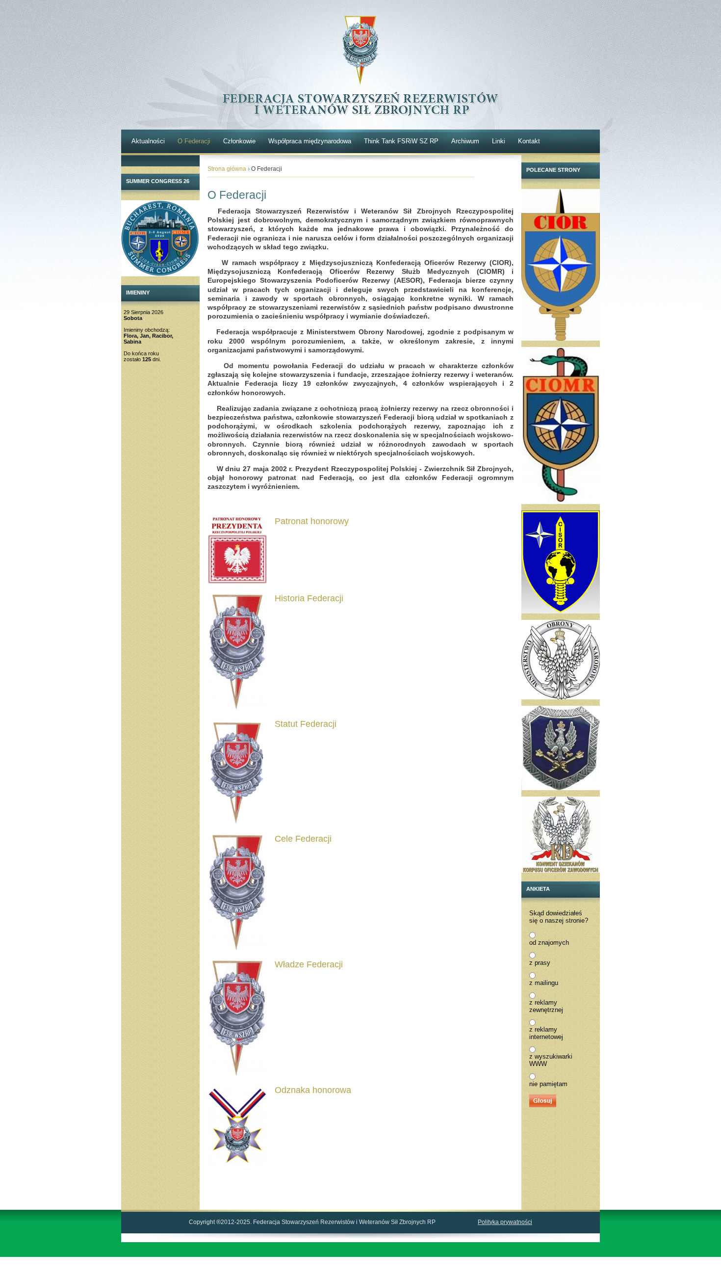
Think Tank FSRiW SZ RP (401, 141)
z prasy (539, 962)
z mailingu (543, 982)
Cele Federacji (303, 839)
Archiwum (465, 141)
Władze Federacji (309, 964)
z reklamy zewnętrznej (546, 1006)
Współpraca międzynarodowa (309, 141)
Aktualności (148, 141)
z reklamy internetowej (546, 1033)
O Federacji (194, 141)
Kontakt (529, 141)
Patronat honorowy (312, 521)
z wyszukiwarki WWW (550, 1060)
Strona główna (226, 168)
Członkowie (239, 141)
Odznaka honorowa (313, 1090)
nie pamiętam (548, 1084)
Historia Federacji (309, 598)
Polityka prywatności (505, 1222)
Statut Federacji (305, 724)
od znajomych (549, 942)
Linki (498, 141)
